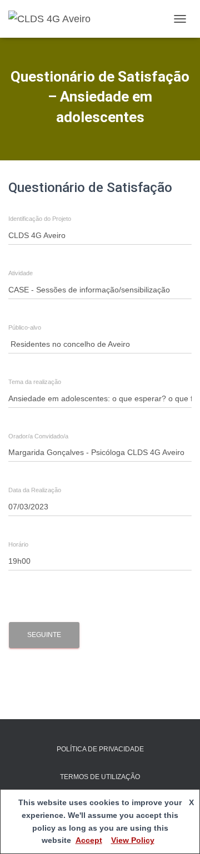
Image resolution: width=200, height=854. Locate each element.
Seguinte (44, 635)
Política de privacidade (100, 749)
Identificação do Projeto (39, 219)
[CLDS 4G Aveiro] (53, 19)
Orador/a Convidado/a (38, 436)
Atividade (20, 273)
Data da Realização (34, 490)
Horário (18, 545)
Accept (89, 840)
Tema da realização (34, 382)
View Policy (132, 840)
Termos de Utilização (100, 777)
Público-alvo (24, 328)
